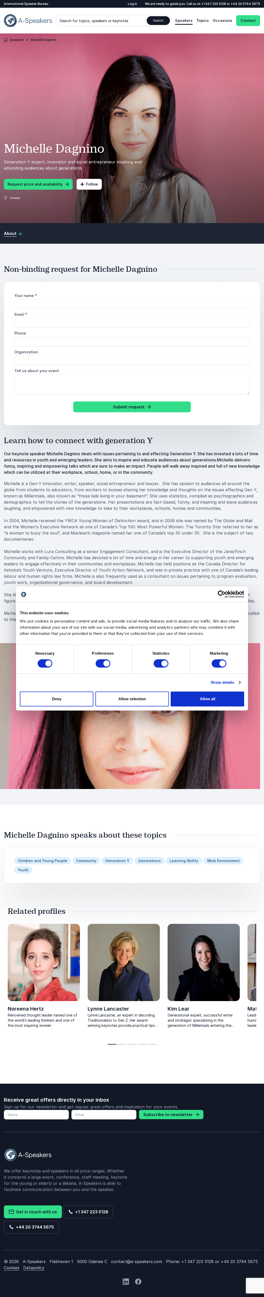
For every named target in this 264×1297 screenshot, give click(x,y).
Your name (25, 295)
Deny (56, 699)
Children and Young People (42, 860)
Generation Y (117, 860)
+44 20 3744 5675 (245, 4)
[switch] (103, 663)
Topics (202, 20)
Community (86, 860)
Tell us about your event (36, 371)
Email (20, 314)
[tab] (112, 1044)
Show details (222, 682)
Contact (248, 20)
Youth (23, 870)
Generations (149, 860)
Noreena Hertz (26, 1009)
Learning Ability (184, 860)
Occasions (222, 20)
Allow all (207, 699)
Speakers (184, 20)
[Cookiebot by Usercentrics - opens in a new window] (221, 594)
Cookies (11, 1267)
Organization (26, 352)
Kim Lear (178, 1009)
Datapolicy (33, 1267)
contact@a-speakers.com (136, 1261)
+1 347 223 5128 (214, 4)
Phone (20, 333)
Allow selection (132, 699)
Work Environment (223, 860)
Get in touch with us (35, 1211)
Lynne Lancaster (108, 1009)
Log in (132, 4)
